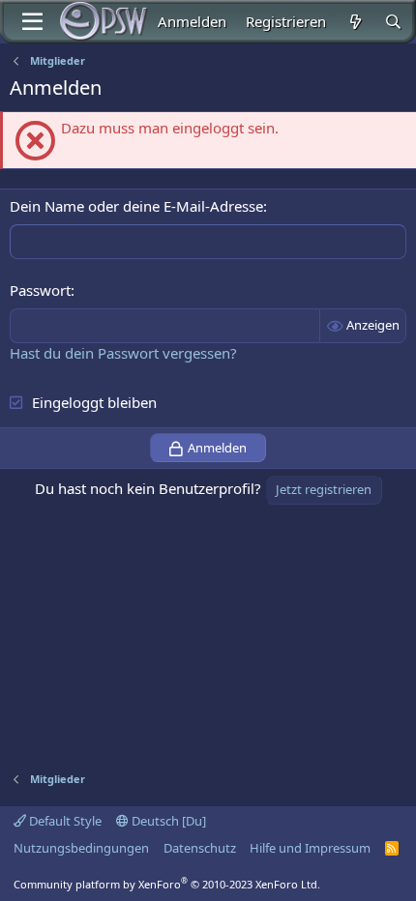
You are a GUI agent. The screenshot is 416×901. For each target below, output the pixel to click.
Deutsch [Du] (167, 820)
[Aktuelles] (354, 22)
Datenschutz (199, 848)
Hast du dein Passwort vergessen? (123, 353)
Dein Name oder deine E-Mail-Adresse (136, 206)
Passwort (40, 290)
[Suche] (393, 22)
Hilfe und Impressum (310, 848)
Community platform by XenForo (167, 884)
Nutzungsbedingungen (81, 848)
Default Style (64, 820)
